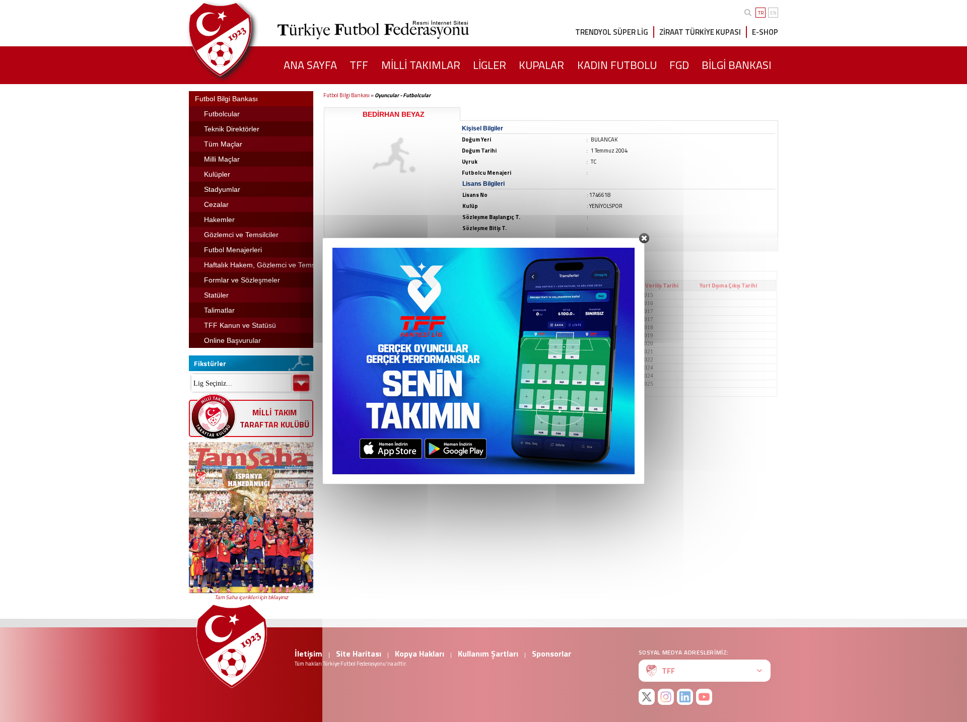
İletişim (308, 653)
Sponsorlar (551, 653)
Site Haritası (358, 653)
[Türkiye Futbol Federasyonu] (237, 40)
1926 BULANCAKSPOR (357, 368)
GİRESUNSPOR (347, 295)
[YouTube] (704, 697)
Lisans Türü (591, 285)
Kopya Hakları (419, 653)
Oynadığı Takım (349, 285)
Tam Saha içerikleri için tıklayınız (251, 597)
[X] (647, 697)
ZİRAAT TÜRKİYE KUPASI (700, 32)
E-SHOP (765, 32)
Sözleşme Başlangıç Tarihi (438, 285)
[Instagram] (666, 697)
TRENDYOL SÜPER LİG (611, 32)
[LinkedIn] (685, 697)
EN (773, 13)
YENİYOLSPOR (347, 384)
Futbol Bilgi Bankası (346, 95)
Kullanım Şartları (488, 653)
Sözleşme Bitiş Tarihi (526, 285)
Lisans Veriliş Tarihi (653, 285)
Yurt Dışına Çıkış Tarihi (728, 285)
